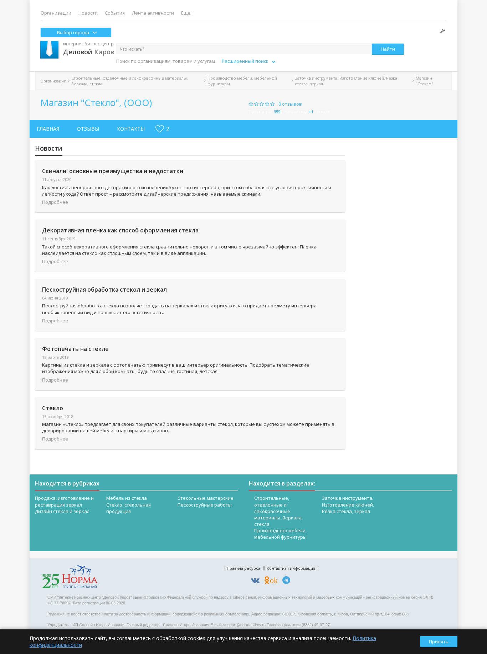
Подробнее (55, 202)
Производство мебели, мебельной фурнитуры (242, 80)
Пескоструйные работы (205, 505)
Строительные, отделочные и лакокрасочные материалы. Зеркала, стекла (129, 80)
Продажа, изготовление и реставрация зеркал (64, 501)
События (115, 13)
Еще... (187, 13)
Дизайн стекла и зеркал (62, 511)
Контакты (131, 128)
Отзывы (88, 128)
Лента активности (153, 13)
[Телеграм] (288, 581)
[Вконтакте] (257, 581)
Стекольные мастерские (206, 498)
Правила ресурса (243, 568)
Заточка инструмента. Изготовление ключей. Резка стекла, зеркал (346, 80)
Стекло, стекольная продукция (128, 508)
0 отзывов (290, 104)
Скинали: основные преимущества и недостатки (112, 171)
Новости (88, 13)
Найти (388, 49)
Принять (438, 641)
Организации (56, 13)
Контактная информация (291, 568)
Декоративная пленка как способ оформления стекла (120, 230)
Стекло (52, 408)
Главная (48, 128)
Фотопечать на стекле (75, 349)
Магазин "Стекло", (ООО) (96, 102)
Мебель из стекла (126, 498)
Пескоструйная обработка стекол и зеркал (104, 289)
